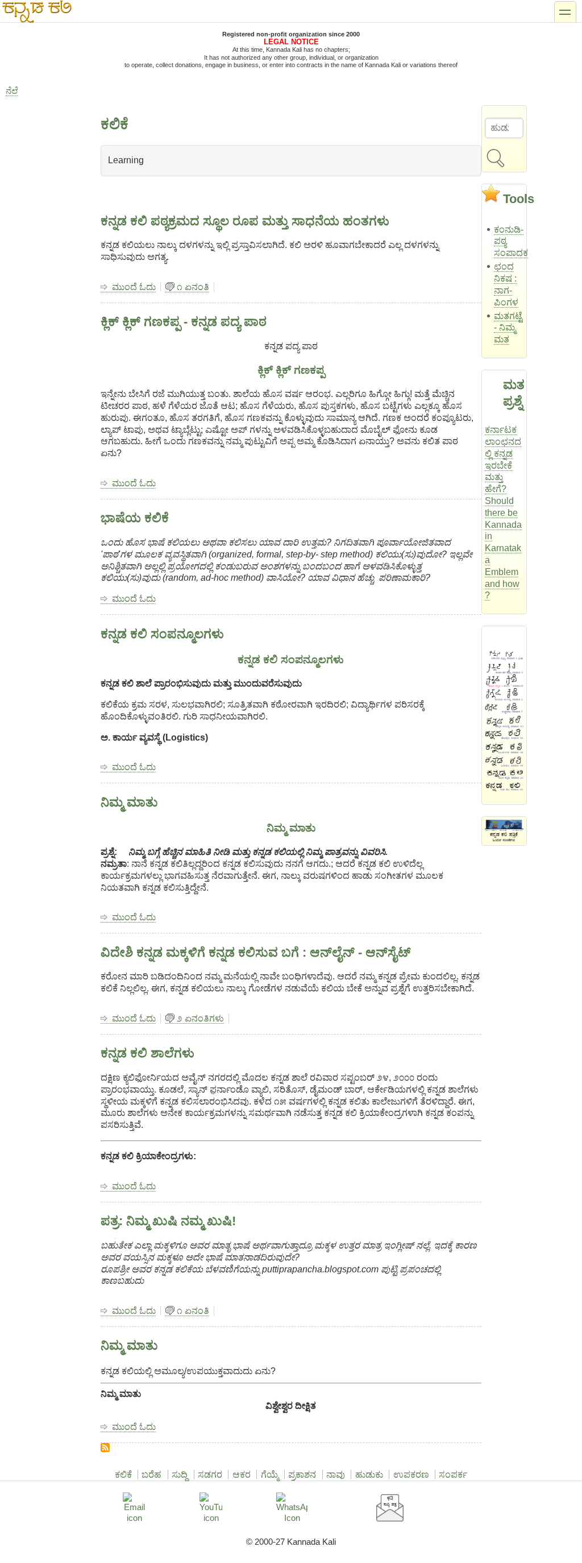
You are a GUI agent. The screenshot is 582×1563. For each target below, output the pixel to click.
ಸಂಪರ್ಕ (453, 1474)
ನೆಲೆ (12, 91)
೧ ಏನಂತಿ (193, 287)
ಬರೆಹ (151, 1474)
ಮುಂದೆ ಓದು (134, 287)
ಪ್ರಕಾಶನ (302, 1474)
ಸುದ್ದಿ (180, 1474)
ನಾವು (335, 1474)
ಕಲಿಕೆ (123, 1474)
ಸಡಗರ (210, 1474)
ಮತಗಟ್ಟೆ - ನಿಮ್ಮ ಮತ (508, 328)
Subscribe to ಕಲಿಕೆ (105, 1447)
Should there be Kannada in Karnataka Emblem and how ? (503, 548)
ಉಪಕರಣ (411, 1474)
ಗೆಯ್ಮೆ (269, 1474)
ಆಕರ (241, 1474)
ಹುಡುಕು (369, 1474)
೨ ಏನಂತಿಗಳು (200, 1018)
